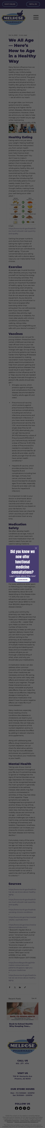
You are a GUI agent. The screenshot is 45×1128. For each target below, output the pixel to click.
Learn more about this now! (22, 576)
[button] (36, 548)
